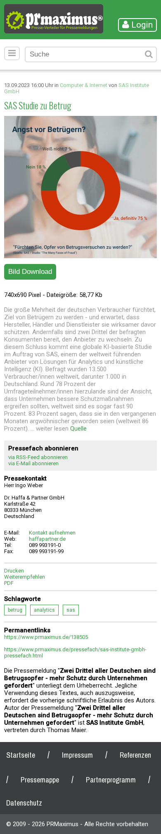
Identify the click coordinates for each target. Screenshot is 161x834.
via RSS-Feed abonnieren (38, 457)
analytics (44, 610)
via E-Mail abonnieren (33, 463)
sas (70, 610)
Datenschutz (24, 803)
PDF (9, 583)
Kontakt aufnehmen (52, 533)
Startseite (20, 755)
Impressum (77, 755)
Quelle (78, 428)
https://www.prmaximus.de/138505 (46, 637)
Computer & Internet (83, 85)
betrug (15, 610)
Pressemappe (40, 780)
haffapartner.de (47, 539)
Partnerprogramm (111, 780)
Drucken (14, 571)
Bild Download (30, 272)
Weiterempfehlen (24, 577)
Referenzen (135, 755)
